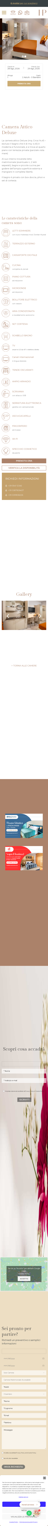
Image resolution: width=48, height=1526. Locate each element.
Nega (24, 1510)
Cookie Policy (13, 1522)
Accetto (24, 1278)
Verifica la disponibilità (24, 468)
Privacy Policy (29, 1091)
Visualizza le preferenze (24, 1517)
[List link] (24, 485)
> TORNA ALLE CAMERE (24, 665)
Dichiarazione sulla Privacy (28, 1522)
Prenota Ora (24, 461)
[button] (44, 1478)
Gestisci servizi (23, 1497)
